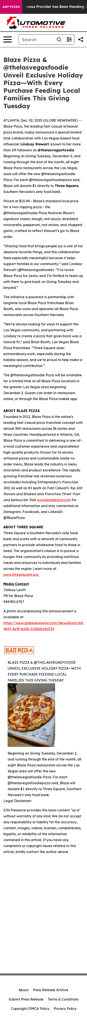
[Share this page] (81, 39)
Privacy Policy (65, 1008)
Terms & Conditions (63, 999)
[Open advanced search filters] (69, 39)
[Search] (59, 39)
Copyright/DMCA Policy (30, 1008)
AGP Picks (11, 7)
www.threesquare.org (20, 574)
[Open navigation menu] (7, 39)
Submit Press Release (26, 999)
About (24, 990)
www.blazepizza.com (54, 500)
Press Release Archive (50, 990)
